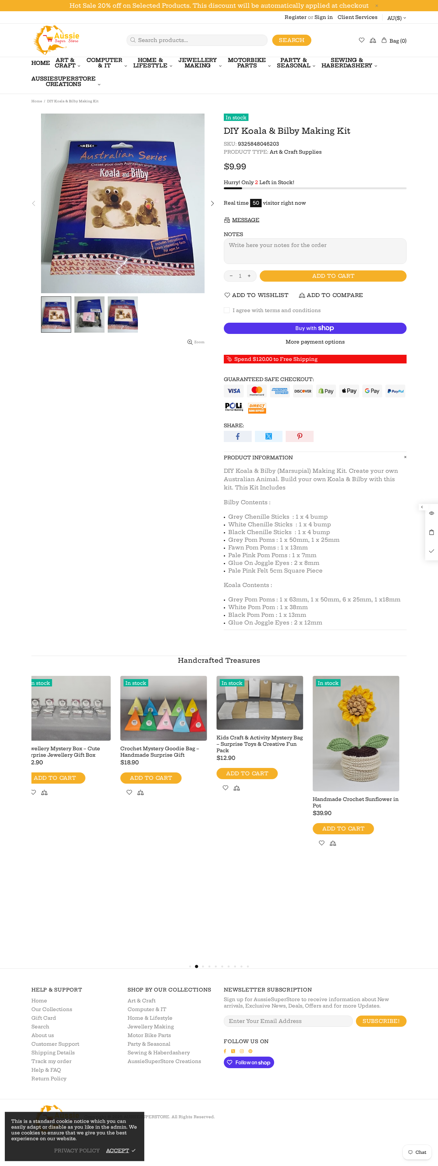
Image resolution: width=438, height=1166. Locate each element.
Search (292, 40)
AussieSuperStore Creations (164, 1061)
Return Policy (48, 1079)
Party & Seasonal (149, 1044)
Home (36, 101)
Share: (234, 425)
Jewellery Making (151, 1027)
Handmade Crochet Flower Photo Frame (66, 785)
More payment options (315, 342)
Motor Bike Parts (149, 1035)
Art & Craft (142, 1001)
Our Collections (51, 1009)
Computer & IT (147, 1009)
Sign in (324, 17)
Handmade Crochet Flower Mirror (259, 793)
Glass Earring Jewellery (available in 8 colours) (363, 729)
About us (42, 1035)
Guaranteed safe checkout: (269, 379)
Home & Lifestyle (150, 1018)
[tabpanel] (75, 760)
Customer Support (55, 1044)
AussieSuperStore (55, 40)
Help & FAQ (46, 1070)
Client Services (357, 17)
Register (296, 17)
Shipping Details (53, 1053)
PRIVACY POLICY (77, 1150)
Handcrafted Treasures (219, 660)
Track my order (51, 1061)
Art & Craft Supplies (296, 152)
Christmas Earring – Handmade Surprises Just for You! (169, 802)
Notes (233, 234)
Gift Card (43, 1018)
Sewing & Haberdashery (159, 1053)
